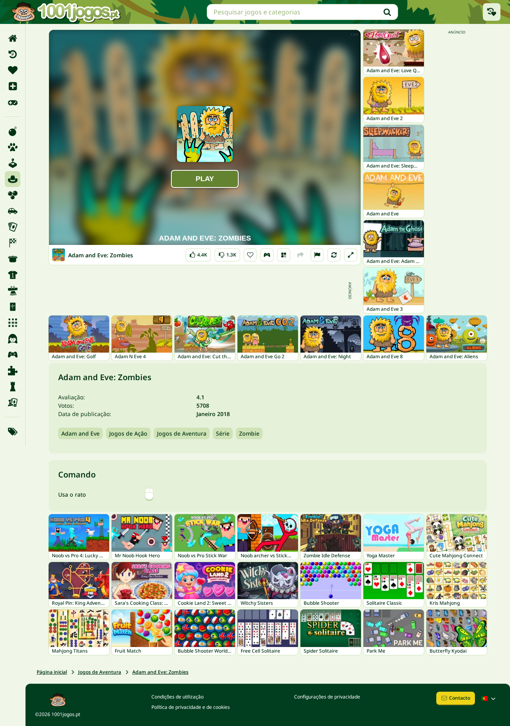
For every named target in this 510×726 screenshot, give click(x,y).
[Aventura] (12, 179)
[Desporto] (12, 275)
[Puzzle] (12, 371)
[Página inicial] (12, 38)
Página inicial (52, 672)
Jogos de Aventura (181, 433)
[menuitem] (12, 38)
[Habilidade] (12, 291)
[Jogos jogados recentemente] (491, 12)
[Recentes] (12, 54)
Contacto (459, 697)
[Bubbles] (12, 195)
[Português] (489, 698)
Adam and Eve (80, 433)
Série (223, 433)
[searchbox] (302, 12)
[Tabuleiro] (12, 402)
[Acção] (12, 131)
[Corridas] (12, 243)
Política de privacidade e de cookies (190, 707)
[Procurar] (387, 12)
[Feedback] (317, 255)
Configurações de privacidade (327, 696)
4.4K (200, 253)
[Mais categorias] (12, 432)
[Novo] (12, 86)
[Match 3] (12, 323)
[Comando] (267, 255)
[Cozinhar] (12, 259)
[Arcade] (12, 163)
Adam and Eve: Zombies (160, 672)
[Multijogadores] (12, 355)
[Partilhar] (300, 255)
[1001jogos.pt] (66, 12)
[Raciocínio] (12, 387)
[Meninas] (12, 339)
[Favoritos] (12, 70)
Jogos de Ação (128, 433)
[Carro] (12, 211)
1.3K (227, 253)
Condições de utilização (177, 696)
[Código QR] (283, 255)
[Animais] (12, 147)
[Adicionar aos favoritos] (250, 255)
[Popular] (12, 102)
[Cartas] (12, 227)
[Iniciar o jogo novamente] (334, 255)
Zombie (249, 433)
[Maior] (350, 255)
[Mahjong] (12, 307)
